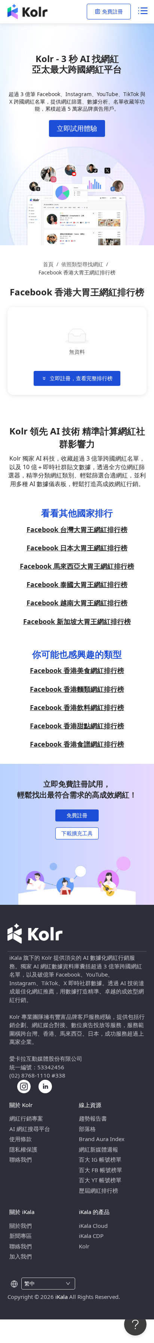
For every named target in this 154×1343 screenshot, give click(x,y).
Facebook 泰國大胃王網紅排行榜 (77, 584)
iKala (61, 1296)
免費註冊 (112, 11)
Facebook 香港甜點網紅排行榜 (77, 725)
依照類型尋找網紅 (82, 264)
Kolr (84, 1246)
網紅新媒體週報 (98, 1149)
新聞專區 (20, 1235)
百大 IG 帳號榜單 (100, 1159)
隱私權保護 (23, 1149)
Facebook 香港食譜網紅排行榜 (77, 744)
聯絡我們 (20, 1159)
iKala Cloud (93, 1225)
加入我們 (20, 1256)
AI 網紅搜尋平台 (29, 1129)
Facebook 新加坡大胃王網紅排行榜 (77, 621)
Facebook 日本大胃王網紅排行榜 (77, 547)
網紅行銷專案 (26, 1118)
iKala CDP (91, 1235)
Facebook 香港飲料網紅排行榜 (77, 707)
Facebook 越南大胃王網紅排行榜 (77, 602)
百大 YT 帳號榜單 (100, 1180)
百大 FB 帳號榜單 (100, 1170)
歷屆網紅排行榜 (98, 1190)
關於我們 (20, 1225)
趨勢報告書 (93, 1118)
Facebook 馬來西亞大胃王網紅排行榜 (77, 566)
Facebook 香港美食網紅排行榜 (77, 670)
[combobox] (44, 1283)
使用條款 (20, 1139)
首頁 (48, 264)
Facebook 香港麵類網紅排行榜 (77, 689)
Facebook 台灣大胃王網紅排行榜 (77, 529)
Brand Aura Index (101, 1139)
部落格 (87, 1129)
